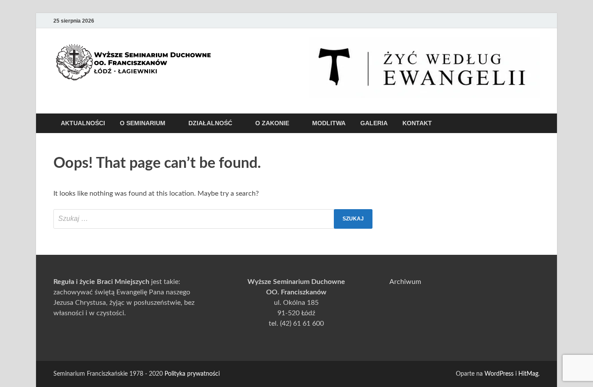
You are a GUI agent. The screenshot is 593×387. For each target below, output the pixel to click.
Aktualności (83, 123)
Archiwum (405, 281)
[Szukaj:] (212, 219)
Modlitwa (329, 123)
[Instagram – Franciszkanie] (522, 20)
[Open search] (535, 123)
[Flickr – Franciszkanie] (534, 20)
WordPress (499, 374)
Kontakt (417, 123)
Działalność (210, 123)
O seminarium (142, 123)
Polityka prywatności (192, 374)
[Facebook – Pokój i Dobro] (510, 20)
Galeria (374, 123)
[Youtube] (498, 20)
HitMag (528, 374)
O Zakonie (272, 123)
